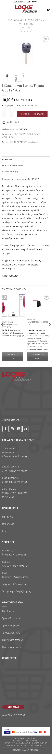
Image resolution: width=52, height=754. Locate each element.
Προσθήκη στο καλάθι (32, 114)
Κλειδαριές (20, 738)
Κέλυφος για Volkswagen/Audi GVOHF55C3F (9, 325)
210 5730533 (8, 470)
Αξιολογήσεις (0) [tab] (10, 172)
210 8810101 (21, 493)
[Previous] (6, 53)
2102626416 (22, 264)
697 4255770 (8, 497)
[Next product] (23, 29)
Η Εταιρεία (7, 516)
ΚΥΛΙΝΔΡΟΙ (31, 738)
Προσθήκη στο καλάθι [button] (12, 357)
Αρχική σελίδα (15, 19)
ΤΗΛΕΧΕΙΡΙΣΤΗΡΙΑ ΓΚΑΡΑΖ (35, 745)
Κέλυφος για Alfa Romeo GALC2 (37, 323)
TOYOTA (22, 134)
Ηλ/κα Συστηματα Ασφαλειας (17, 743)
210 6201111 (8, 481)
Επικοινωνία (8, 523)
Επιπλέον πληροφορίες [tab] (13, 165)
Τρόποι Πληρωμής (10, 625)
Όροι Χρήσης (8, 611)
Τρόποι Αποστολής (11, 632)
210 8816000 (8, 493)
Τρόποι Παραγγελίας (12, 618)
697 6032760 (21, 470)
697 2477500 (21, 481)
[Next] (45, 53)
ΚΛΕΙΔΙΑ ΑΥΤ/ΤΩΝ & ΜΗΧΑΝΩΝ (26, 741)
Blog (4, 531)
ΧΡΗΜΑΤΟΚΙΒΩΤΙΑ (14, 745)
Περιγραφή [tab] (7, 159)
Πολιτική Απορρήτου (12, 647)
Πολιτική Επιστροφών (12, 639)
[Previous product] (29, 29)
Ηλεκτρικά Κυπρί (39, 743)
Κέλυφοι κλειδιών (31, 142)
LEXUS (15, 134)
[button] (4, 9)
